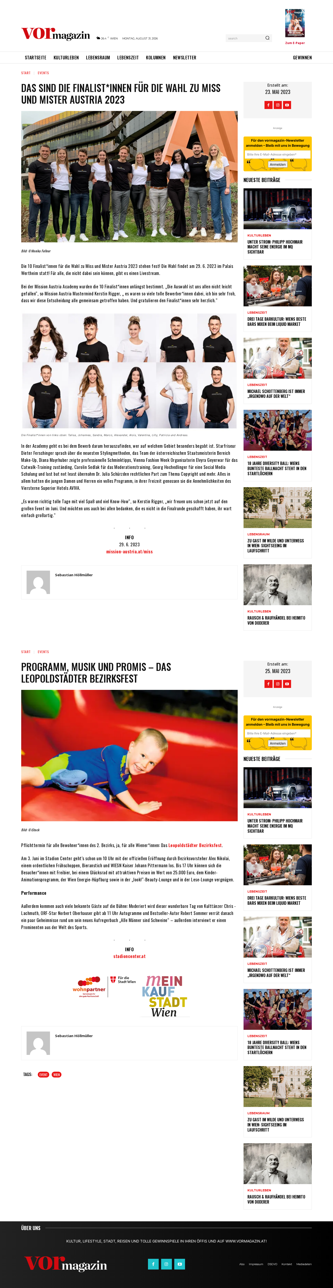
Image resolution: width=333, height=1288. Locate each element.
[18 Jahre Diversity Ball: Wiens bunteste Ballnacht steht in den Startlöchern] (278, 430)
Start (26, 72)
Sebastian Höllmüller (74, 574)
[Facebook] (268, 105)
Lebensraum (258, 534)
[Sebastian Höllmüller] (38, 582)
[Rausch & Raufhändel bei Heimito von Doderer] (278, 584)
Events (43, 72)
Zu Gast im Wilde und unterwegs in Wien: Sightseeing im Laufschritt (275, 546)
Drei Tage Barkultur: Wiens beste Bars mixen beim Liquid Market (276, 321)
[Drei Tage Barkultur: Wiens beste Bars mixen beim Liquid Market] (278, 285)
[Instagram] (278, 105)
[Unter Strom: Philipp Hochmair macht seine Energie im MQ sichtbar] (278, 208)
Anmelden (278, 164)
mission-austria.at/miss (129, 551)
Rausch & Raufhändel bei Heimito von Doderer (276, 620)
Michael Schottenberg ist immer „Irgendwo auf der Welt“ (276, 393)
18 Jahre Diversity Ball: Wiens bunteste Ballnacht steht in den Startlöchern (276, 468)
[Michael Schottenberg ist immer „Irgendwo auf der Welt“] (278, 358)
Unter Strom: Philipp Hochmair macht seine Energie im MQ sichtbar (275, 247)
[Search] (267, 38)
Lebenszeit (257, 312)
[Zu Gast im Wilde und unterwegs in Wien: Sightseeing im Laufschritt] (278, 507)
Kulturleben (259, 235)
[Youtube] (287, 105)
